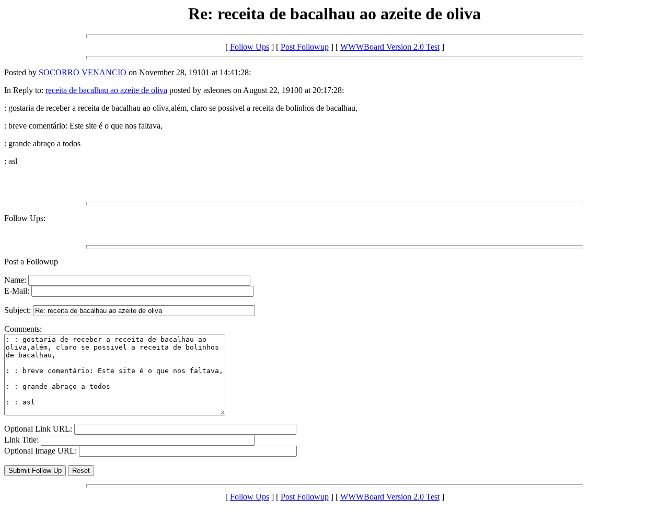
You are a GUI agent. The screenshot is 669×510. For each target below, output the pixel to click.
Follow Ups (249, 46)
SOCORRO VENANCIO (82, 72)
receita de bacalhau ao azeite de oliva (106, 90)
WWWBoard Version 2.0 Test (390, 46)
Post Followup (305, 46)
